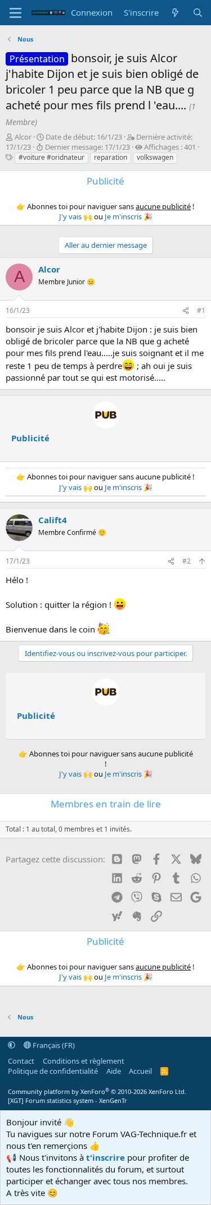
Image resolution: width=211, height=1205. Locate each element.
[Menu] (15, 13)
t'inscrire (105, 1157)
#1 (201, 310)
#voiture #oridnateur (51, 157)
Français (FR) (53, 1045)
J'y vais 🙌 (75, 216)
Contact (21, 1061)
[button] (11, 1045)
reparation (110, 157)
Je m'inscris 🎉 (128, 216)
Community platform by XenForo (97, 1091)
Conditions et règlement (83, 1061)
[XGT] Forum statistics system (67, 1100)
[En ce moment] (175, 12)
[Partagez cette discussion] (185, 310)
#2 (186, 561)
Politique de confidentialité (53, 1071)
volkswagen (155, 157)
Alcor (23, 137)
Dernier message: (87, 147)
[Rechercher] (198, 12)
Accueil (140, 1071)
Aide (113, 1071)
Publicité (30, 438)
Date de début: (84, 137)
